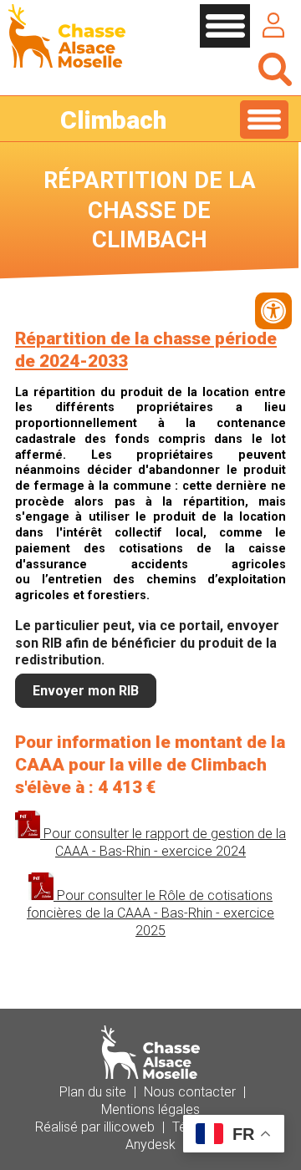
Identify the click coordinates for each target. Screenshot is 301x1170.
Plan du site (92, 1092)
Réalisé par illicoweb (95, 1127)
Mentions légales (150, 1109)
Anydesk (150, 1144)
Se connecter (273, 25)
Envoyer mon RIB (86, 691)
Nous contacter (190, 1092)
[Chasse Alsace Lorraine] (66, 63)
